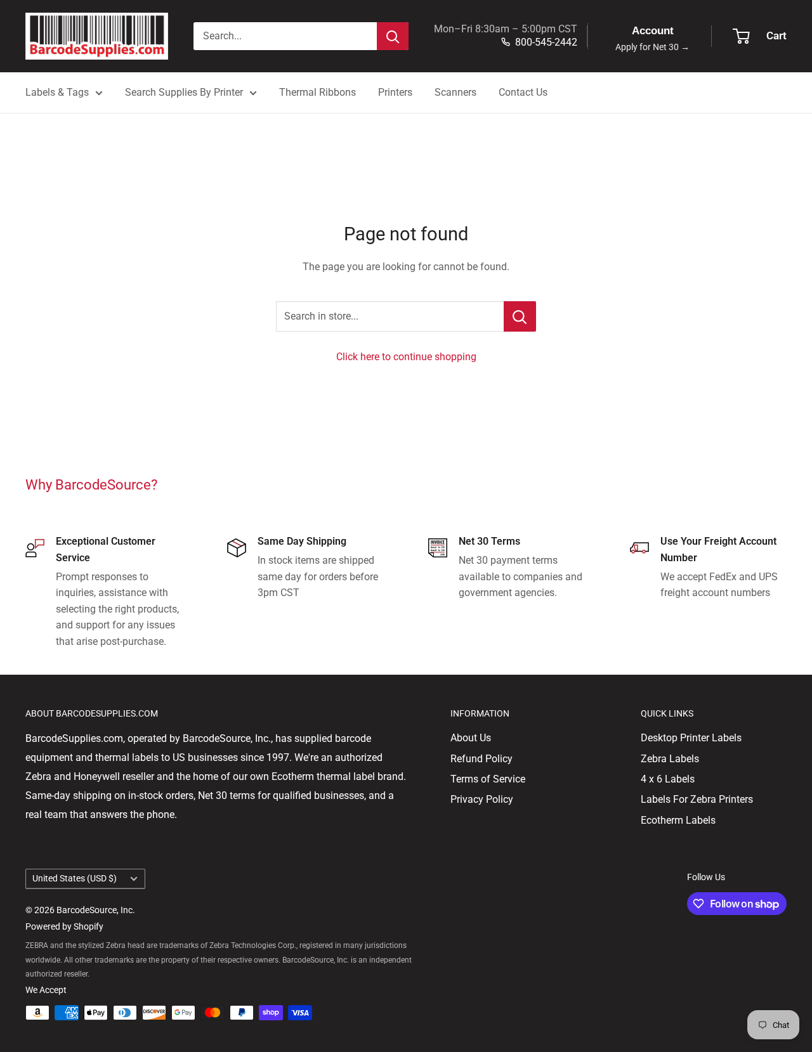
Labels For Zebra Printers (697, 799)
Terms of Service (487, 779)
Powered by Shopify (64, 926)
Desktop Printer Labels (691, 738)
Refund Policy (481, 759)
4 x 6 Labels (668, 779)
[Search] (393, 36)
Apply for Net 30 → (652, 47)
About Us (470, 738)
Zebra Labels (670, 759)
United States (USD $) (74, 878)
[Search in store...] (520, 316)
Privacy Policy (481, 799)
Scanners (455, 92)
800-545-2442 (546, 42)
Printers (395, 92)
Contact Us (523, 92)
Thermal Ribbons (317, 92)
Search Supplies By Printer (184, 92)
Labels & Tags (57, 92)
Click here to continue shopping (406, 357)
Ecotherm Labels (678, 820)
